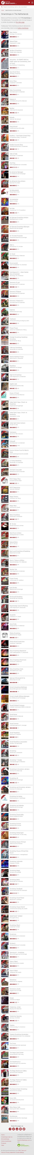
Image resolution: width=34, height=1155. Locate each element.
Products (3, 1143)
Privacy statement (10, 1152)
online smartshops (23, 28)
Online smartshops (6, 1141)
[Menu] (32, 2)
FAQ (19, 1150)
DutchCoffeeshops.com (23, 1140)
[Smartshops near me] (29, 3)
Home (2, 10)
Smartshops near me (6, 1137)
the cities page (20, 22)
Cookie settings (20, 1152)
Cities (2, 1145)
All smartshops (5, 1139)
